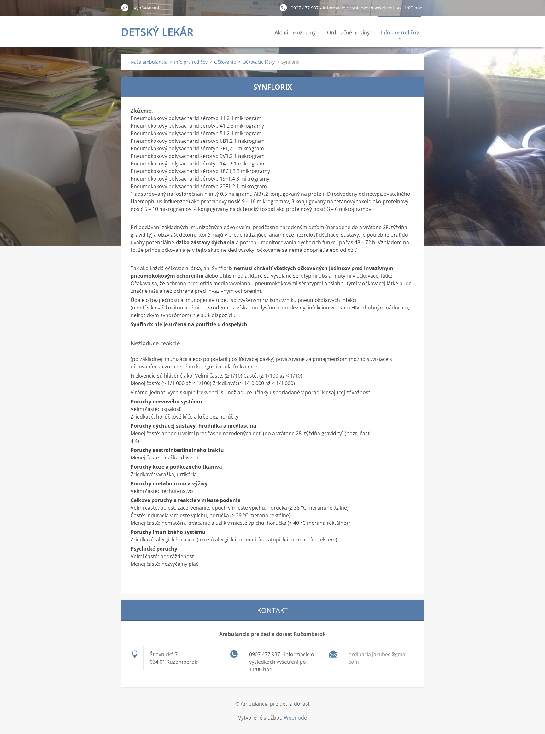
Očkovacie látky (259, 62)
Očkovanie (225, 62)
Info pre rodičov (400, 32)
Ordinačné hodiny (348, 32)
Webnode (295, 717)
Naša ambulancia (149, 62)
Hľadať (125, 7)
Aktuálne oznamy (295, 32)
